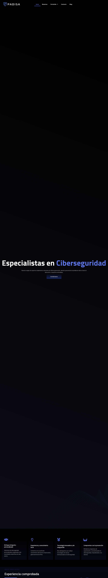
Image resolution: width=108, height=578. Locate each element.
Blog (71, 4)
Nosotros (44, 4)
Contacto (63, 4)
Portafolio (53, 4)
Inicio (37, 4)
